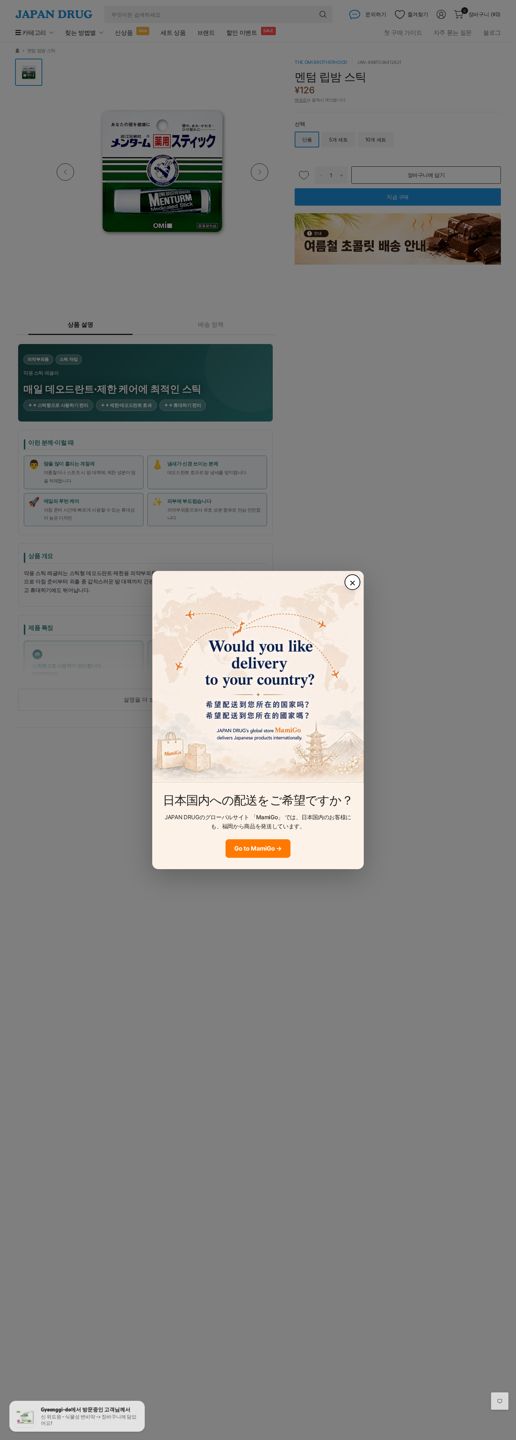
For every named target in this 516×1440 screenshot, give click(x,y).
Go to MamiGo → (258, 848)
